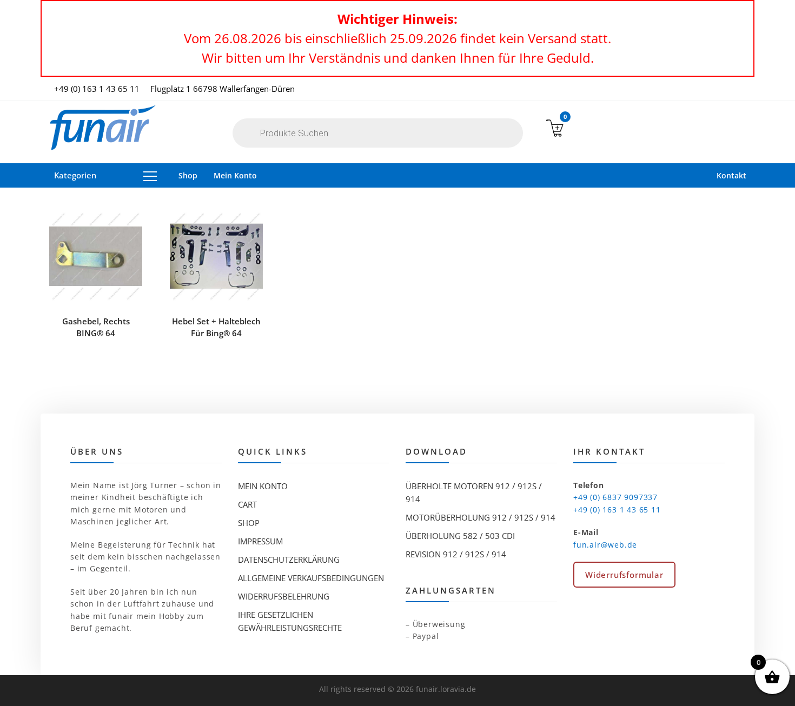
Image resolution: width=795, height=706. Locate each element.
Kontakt (731, 175)
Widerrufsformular (624, 574)
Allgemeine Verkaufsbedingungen (311, 577)
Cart (247, 504)
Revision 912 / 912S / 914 (456, 554)
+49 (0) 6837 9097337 (615, 497)
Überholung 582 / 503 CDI (460, 535)
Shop (187, 175)
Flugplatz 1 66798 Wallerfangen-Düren (222, 88)
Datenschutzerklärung (289, 559)
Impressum (260, 541)
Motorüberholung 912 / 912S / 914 (480, 517)
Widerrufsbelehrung (283, 596)
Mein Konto (235, 175)
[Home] (103, 128)
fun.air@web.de (605, 545)
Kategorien (75, 175)
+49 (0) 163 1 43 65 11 (97, 88)
